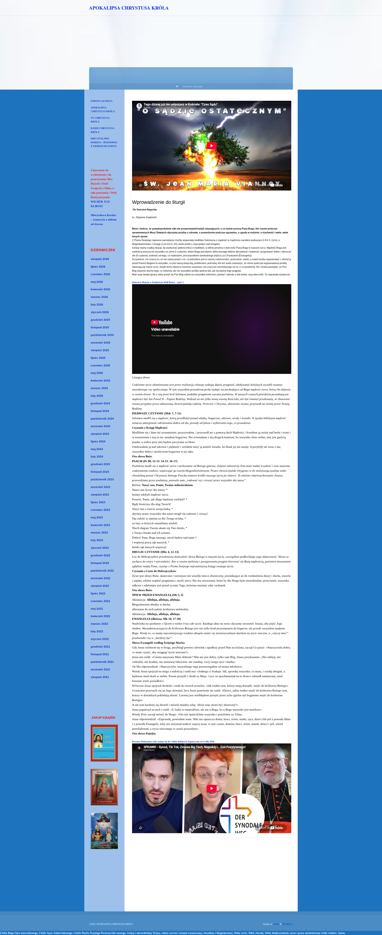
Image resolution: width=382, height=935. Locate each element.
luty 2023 (97, 540)
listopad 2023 (100, 471)
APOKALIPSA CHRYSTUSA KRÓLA (129, 7)
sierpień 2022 (100, 585)
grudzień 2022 (100, 555)
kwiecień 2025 (100, 380)
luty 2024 (97, 456)
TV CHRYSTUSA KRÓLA (100, 120)
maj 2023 (97, 517)
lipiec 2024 (98, 441)
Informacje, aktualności (193, 86)
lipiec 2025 (98, 357)
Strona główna (102, 101)
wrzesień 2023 (100, 487)
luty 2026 (97, 304)
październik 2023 (102, 479)
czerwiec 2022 (100, 601)
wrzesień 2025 (100, 342)
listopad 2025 (100, 327)
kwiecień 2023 (100, 525)
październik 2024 (102, 418)
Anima (275, 924)
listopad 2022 (100, 563)
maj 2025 (97, 372)
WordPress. (287, 924)
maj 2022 (97, 608)
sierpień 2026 (100, 259)
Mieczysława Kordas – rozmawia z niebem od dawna (104, 142)
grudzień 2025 (100, 319)
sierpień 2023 (100, 494)
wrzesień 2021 (100, 669)
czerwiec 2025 (100, 365)
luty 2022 (97, 631)
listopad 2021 (100, 654)
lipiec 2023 (98, 502)
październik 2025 (102, 335)
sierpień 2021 (100, 677)
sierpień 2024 (100, 433)
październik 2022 (102, 570)
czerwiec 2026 (100, 274)
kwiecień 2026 (100, 289)
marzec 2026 (99, 296)
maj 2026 (97, 281)
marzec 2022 (99, 623)
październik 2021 (102, 661)
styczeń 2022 (100, 639)
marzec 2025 (99, 388)
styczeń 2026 (100, 312)
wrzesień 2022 (100, 578)
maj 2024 (97, 449)
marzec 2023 (99, 532)
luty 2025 (97, 395)
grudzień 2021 (100, 646)
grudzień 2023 (100, 464)
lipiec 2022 (98, 593)
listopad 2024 (100, 411)
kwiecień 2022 (100, 616)
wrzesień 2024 (100, 426)
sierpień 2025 (100, 350)
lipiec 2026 (98, 266)
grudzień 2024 (100, 403)
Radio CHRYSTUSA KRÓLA (102, 130)
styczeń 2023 (100, 547)
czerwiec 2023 (100, 509)
